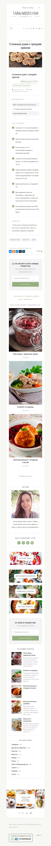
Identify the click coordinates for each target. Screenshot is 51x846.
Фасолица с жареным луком (25, 354)
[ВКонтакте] (10, 251)
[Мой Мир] (17, 251)
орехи (34, 239)
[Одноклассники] (13, 251)
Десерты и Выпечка (25, 41)
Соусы (13, 774)
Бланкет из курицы (25, 407)
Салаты (14, 768)
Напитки (14, 754)
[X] (20, 251)
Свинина (14, 771)
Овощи (14, 758)
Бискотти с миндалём (27, 720)
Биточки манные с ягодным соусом (25, 461)
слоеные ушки (15, 239)
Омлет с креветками (25, 299)
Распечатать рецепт (22, 85)
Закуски (14, 751)
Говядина (14, 744)
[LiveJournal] (23, 251)
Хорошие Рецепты (24, 248)
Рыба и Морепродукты (19, 764)
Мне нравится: (30, 81)
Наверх (38, 835)
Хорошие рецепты (33, 824)
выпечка (26, 239)
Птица (13, 761)
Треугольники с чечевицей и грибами (26, 296)
